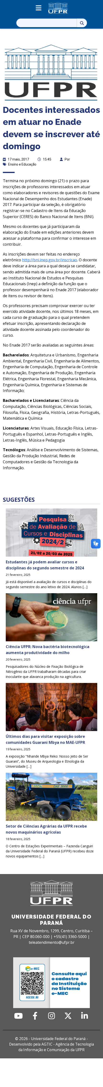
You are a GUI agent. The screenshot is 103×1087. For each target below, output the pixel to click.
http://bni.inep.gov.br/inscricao (49, 260)
